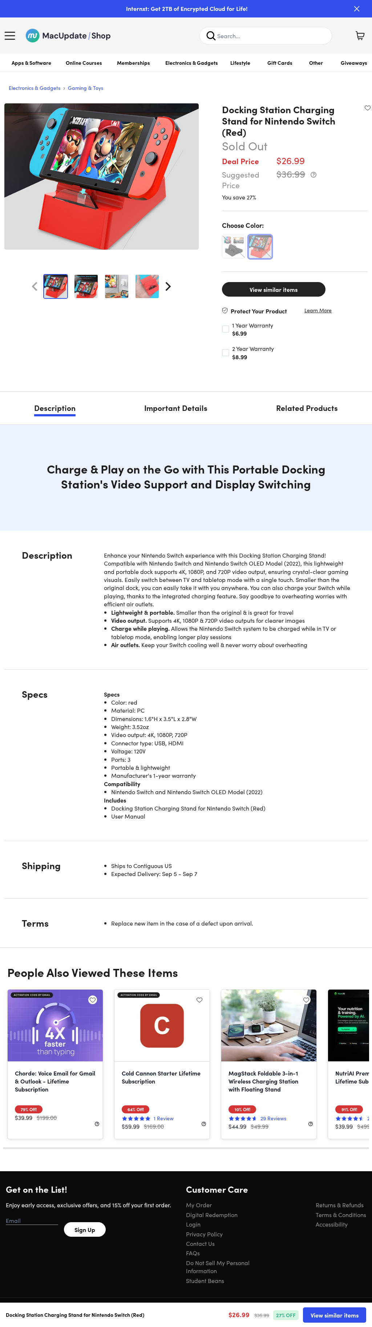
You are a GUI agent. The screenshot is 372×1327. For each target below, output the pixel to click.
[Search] (211, 35)
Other (316, 62)
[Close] (356, 8)
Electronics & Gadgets (191, 62)
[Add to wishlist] (367, 107)
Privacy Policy (204, 1234)
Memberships (133, 62)
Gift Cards (279, 62)
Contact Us (200, 1243)
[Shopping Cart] (360, 36)
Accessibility (332, 1224)
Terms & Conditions (341, 1215)
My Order (199, 1205)
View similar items (274, 289)
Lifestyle (240, 62)
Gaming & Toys (85, 87)
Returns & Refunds (340, 1205)
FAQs (193, 1253)
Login (193, 1224)
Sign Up (84, 1229)
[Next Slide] (168, 286)
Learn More (318, 310)
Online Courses (84, 62)
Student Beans (205, 1280)
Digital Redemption (212, 1215)
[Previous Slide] (34, 286)
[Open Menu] (11, 35)
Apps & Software (31, 62)
